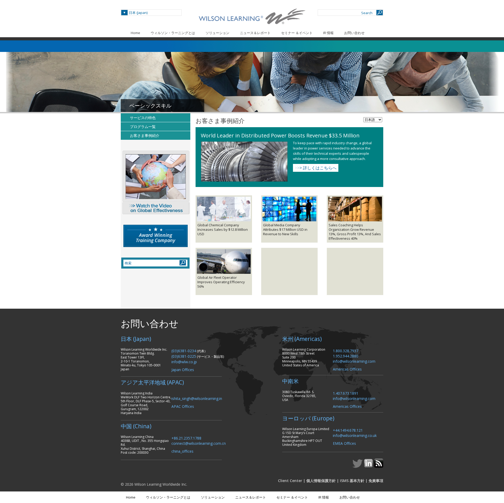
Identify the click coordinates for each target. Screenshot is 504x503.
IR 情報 (328, 32)
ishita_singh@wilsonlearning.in (196, 398)
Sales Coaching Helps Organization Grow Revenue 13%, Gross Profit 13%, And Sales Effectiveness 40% (355, 232)
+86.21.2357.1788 (186, 438)
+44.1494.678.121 (348, 430)
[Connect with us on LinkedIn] (369, 466)
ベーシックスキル (150, 105)
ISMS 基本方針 (352, 480)
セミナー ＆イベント (297, 32)
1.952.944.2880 (345, 356)
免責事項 (376, 480)
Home (135, 32)
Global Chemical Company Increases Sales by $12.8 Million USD (222, 229)
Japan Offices (182, 369)
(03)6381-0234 (183, 350)
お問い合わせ (354, 32)
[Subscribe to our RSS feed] (378, 466)
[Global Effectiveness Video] (155, 182)
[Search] (379, 12)
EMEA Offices (344, 443)
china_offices (182, 451)
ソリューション (217, 32)
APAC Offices (182, 406)
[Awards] (155, 236)
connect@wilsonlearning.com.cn (198, 443)
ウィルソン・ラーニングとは (173, 32)
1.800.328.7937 (345, 350)
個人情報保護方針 (321, 480)
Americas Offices (347, 369)
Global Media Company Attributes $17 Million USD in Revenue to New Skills (285, 229)
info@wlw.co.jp (184, 361)
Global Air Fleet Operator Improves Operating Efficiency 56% (221, 282)
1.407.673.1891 (345, 393)
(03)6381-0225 (183, 356)
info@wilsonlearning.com (354, 361)
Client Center (290, 480)
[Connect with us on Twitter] (358, 466)
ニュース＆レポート (255, 32)
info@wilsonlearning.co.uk (355, 435)
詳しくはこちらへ (316, 168)
